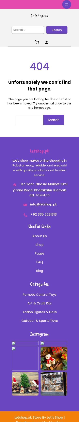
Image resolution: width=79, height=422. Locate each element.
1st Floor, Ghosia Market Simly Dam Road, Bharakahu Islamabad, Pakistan (40, 190)
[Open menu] (66, 4)
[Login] (46, 42)
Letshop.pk (39, 15)
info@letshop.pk (43, 204)
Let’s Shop (55, 417)
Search (57, 30)
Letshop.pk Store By (30, 417)
